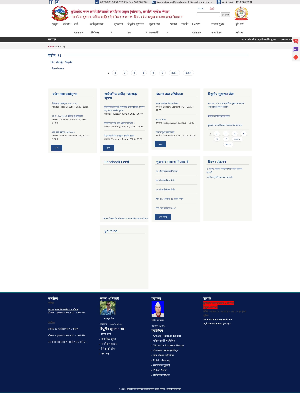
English (201, 8)
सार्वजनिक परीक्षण (161, 375)
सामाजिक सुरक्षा (108, 339)
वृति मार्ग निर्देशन (239, 28)
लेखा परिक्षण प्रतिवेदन (163, 355)
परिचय (66, 24)
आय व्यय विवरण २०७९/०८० (63, 132)
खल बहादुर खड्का (61, 62)
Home (51, 46)
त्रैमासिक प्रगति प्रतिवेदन (165, 350)
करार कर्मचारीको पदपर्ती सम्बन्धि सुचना (255, 39)
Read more (58, 68)
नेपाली (212, 8)
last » (188, 72)
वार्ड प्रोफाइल (78, 28)
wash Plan (161, 119)
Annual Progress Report (167, 335)
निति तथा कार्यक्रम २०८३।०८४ (65, 103)
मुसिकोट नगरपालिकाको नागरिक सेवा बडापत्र (225, 125)
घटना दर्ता (106, 334)
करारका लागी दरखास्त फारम (219, 116)
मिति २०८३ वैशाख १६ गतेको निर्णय (169, 199)
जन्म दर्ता (105, 353)
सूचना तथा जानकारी (154, 28)
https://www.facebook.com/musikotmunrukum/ (125, 218)
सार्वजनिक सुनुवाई (161, 365)
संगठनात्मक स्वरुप (286, 39)
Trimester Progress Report (168, 345)
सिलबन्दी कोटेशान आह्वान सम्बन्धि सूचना (119, 135)
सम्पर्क (184, 24)
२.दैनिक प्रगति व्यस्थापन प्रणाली (219, 177)
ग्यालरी (173, 24)
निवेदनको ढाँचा (108, 348)
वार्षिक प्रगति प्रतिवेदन (164, 340)
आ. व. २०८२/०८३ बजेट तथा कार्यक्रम (67, 116)
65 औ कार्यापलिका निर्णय (165, 180)
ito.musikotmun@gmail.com (217, 319)
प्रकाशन (118, 24)
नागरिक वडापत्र (109, 343)
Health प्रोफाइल (196, 28)
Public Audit (160, 370)
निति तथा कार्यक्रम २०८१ (166, 208)
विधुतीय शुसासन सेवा (136, 28)
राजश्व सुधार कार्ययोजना (217, 28)
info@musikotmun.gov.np (216, 323)
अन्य (56, 147)
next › (174, 72)
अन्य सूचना (163, 217)
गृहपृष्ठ (55, 24)
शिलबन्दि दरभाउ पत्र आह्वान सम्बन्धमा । (119, 123)
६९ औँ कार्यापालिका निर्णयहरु (167, 171)
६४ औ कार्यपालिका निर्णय (165, 189)
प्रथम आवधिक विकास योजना (167, 103)
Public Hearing (161, 360)
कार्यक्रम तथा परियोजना (96, 28)
